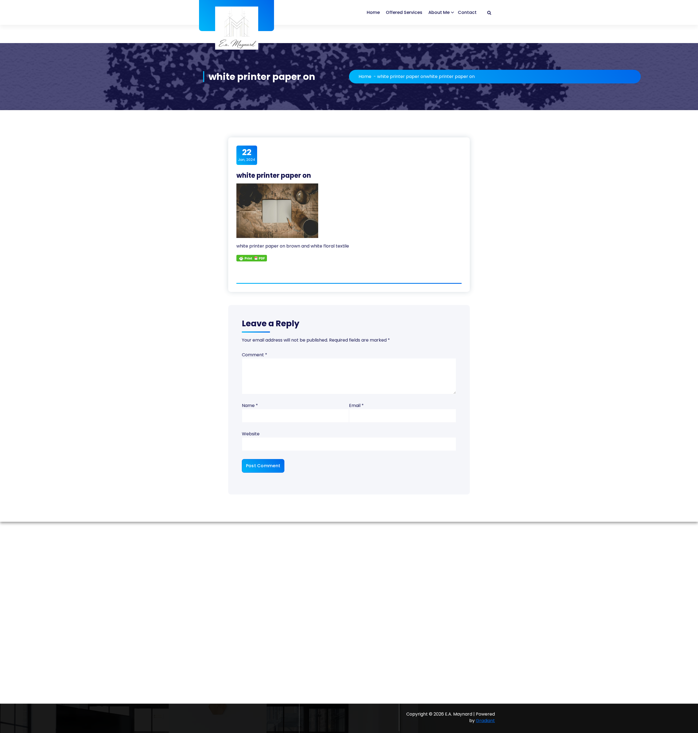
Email (356, 405)
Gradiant (485, 720)
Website (251, 434)
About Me (439, 12)
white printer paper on (401, 76)
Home (373, 12)
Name (250, 405)
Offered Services (404, 12)
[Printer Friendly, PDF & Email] (251, 257)
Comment (254, 355)
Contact (467, 12)
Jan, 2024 (246, 154)
